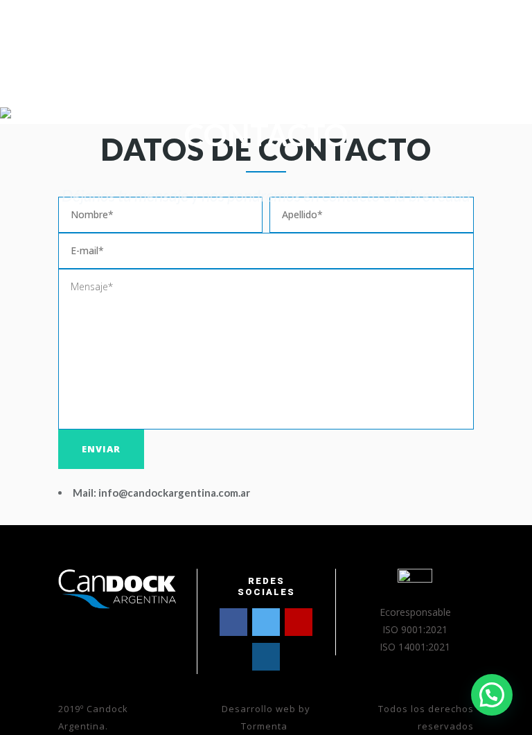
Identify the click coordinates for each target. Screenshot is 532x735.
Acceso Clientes (267, 37)
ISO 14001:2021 (415, 646)
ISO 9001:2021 (414, 629)
